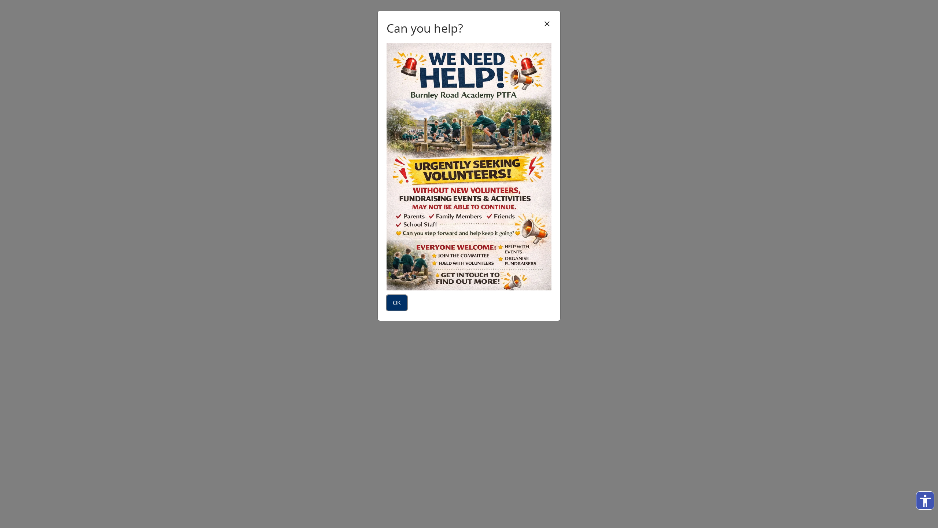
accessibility (925, 501)
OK (397, 303)
